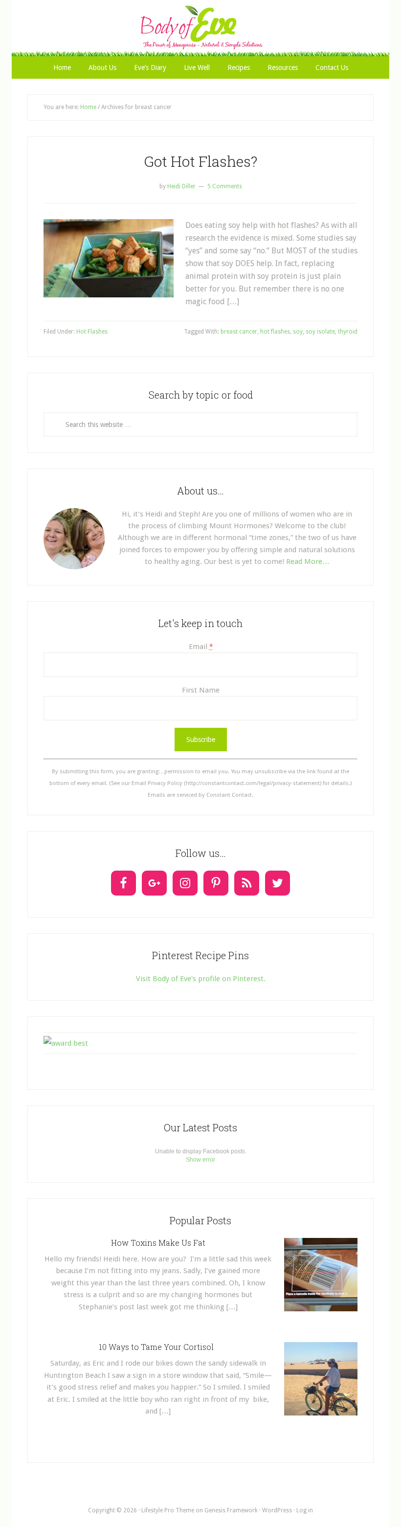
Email (201, 646)
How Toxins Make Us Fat (158, 1242)
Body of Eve (200, 27)
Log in (304, 1510)
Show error (200, 1159)
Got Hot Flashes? (200, 161)
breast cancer (239, 331)
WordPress (277, 1510)
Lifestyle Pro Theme (167, 1510)
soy (298, 331)
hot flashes (275, 331)
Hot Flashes (92, 331)
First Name (201, 690)
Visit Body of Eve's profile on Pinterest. (201, 978)
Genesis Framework (231, 1510)
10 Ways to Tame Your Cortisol (158, 1347)
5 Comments (224, 186)
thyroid (347, 331)
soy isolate (320, 331)
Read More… (308, 561)
